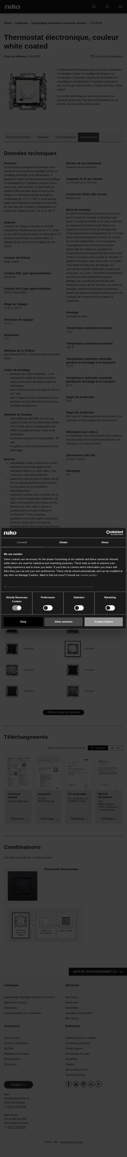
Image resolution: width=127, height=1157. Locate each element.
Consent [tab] (22, 542)
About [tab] (105, 542)
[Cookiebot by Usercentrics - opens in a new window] (108, 532)
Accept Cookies (103, 621)
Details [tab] (64, 542)
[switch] (48, 608)
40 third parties (29, 587)
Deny (23, 621)
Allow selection (64, 621)
